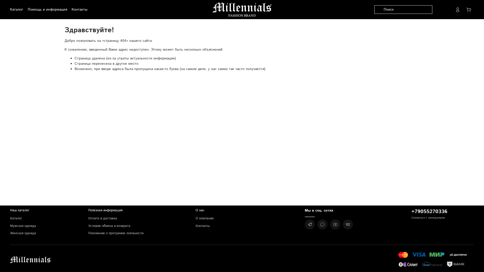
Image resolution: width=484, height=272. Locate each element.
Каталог (16, 218)
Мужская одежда (23, 226)
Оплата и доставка (102, 218)
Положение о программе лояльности (115, 233)
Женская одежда (23, 233)
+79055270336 (429, 211)
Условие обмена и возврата (109, 226)
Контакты (203, 226)
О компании (205, 218)
